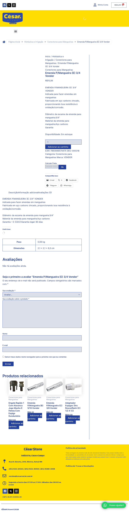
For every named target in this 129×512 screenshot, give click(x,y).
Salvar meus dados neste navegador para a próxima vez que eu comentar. (36, 357)
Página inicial (14, 42)
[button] (16, 31)
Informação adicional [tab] (28, 192)
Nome (5, 334)
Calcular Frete (51, 163)
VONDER (68, 157)
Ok (62, 167)
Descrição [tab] (13, 192)
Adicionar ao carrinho (58, 147)
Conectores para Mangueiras (60, 42)
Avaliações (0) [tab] (45, 192)
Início (47, 56)
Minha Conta (103, 5)
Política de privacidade (76, 448)
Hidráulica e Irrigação (33, 42)
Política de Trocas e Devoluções (80, 466)
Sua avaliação (9, 291)
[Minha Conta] (95, 4)
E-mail (5, 345)
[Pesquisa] (82, 18)
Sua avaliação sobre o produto (16, 299)
